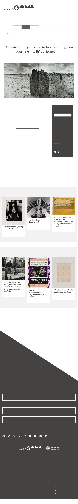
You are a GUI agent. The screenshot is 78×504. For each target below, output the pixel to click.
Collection (19, 14)
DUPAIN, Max (33, 227)
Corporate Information (58, 500)
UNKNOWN (33, 300)
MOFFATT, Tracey (60, 229)
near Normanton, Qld (24, 162)
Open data (6, 477)
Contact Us (61, 491)
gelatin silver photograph (25, 147)
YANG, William (9, 234)
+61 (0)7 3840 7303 (65, 488)
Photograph (20, 140)
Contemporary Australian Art (27, 127)
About (4, 487)
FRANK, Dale (58, 297)
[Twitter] (58, 150)
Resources (34, 27)
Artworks (9, 22)
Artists (19, 22)
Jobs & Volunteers (21, 500)
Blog (4, 484)
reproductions (10, 322)
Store (4, 482)
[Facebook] (55, 150)
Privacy (34, 500)
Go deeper (29, 22)
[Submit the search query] (6, 33)
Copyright (43, 500)
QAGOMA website (8, 479)
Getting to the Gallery (65, 485)
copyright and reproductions (44, 322)
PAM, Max (35, 58)
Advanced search (67, 26)
